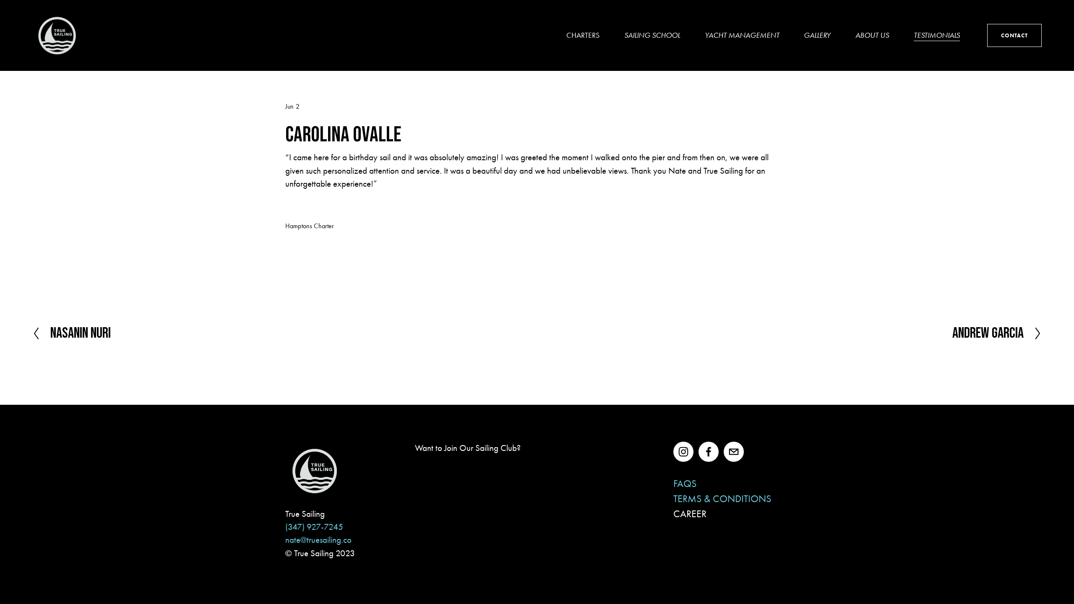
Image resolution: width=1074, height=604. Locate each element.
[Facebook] (709, 452)
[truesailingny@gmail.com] (734, 452)
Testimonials (937, 35)
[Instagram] (683, 452)
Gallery (817, 35)
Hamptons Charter (309, 226)
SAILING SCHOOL (652, 35)
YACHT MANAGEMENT (742, 35)
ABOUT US (872, 35)
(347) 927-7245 (314, 527)
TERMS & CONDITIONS (722, 499)
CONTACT (1014, 35)
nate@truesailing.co (318, 540)
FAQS (684, 483)
